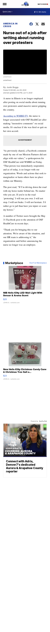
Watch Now (42, 4)
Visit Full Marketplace (38, 263)
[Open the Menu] (4, 4)
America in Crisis (10, 25)
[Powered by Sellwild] (43, 421)
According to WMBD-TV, (15, 115)
